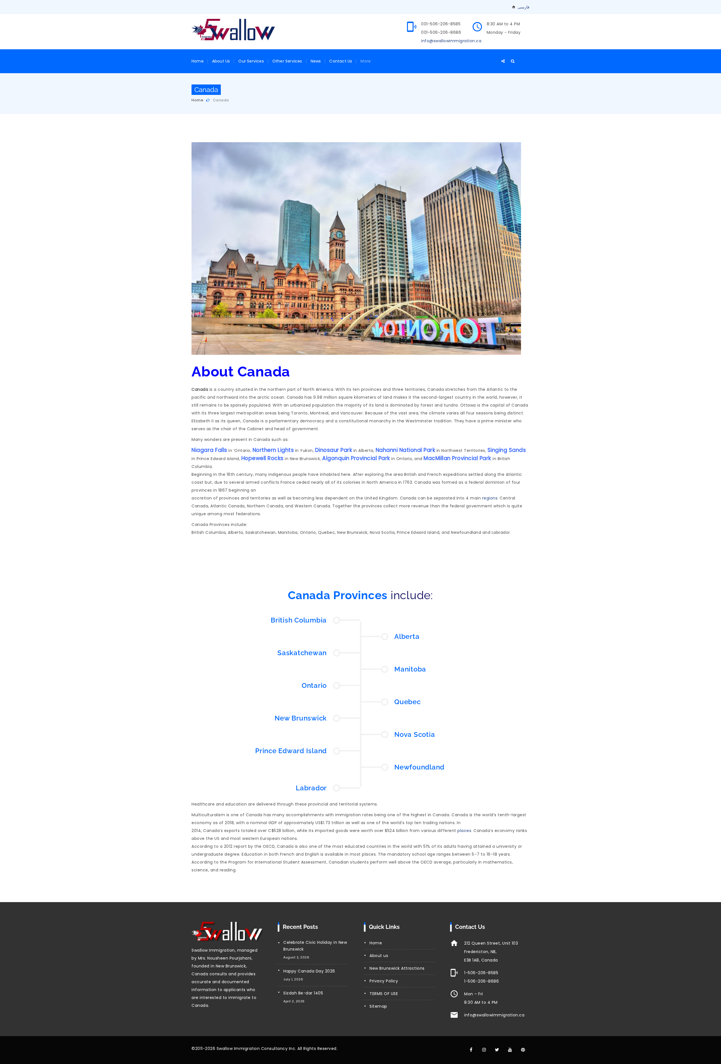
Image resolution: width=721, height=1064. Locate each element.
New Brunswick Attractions (397, 968)
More (365, 61)
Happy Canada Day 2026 (309, 971)
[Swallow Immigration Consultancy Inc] (233, 29)
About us (379, 955)
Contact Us (340, 61)
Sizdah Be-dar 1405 (303, 993)
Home (198, 61)
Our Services (251, 61)
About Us (221, 61)
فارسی (523, 7)
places (464, 830)
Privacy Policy (384, 981)
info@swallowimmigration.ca (451, 41)
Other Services (287, 61)
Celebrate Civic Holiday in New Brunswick (315, 946)
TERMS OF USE (384, 993)
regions (490, 498)
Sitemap (378, 1006)
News (316, 61)
